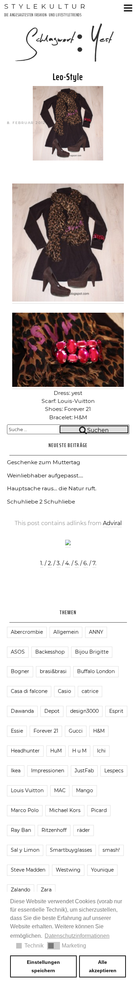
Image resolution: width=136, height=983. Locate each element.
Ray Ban (21, 830)
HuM (56, 751)
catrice (90, 691)
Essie (17, 731)
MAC (60, 790)
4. (67, 563)
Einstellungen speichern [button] (43, 966)
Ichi (101, 751)
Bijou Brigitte (91, 652)
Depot (52, 711)
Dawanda (22, 711)
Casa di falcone (29, 691)
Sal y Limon (25, 850)
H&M (99, 731)
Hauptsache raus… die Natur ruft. (51, 488)
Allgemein (65, 632)
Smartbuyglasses (71, 850)
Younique (102, 870)
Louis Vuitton (27, 790)
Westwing (68, 870)
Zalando (20, 890)
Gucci (76, 731)
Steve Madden (28, 870)
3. (58, 563)
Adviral (112, 523)
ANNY (96, 632)
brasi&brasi (53, 671)
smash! (111, 850)
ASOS (18, 652)
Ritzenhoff (54, 830)
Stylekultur (46, 6)
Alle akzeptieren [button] (102, 966)
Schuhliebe (59, 501)
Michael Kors (65, 810)
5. (77, 563)
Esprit (116, 711)
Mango (84, 790)
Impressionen (47, 770)
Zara (46, 890)
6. (85, 563)
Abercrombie (27, 632)
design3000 (84, 711)
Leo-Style (68, 77)
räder (83, 830)
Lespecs (113, 770)
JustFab (84, 770)
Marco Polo (25, 810)
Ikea (16, 770)
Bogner (20, 671)
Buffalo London (96, 671)
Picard (99, 810)
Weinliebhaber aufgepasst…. (45, 475)
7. (94, 563)
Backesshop (50, 652)
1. (41, 563)
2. (50, 563)
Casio (64, 691)
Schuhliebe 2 (25, 501)
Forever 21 (45, 731)
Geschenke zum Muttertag (43, 462)
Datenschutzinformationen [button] (77, 936)
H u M (79, 751)
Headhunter (25, 751)
